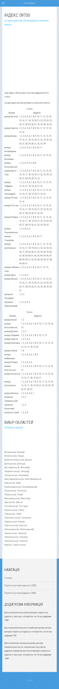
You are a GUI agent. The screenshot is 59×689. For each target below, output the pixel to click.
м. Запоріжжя (22, 475)
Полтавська (10, 506)
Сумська (8, 513)
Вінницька (8, 452)
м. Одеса (17, 502)
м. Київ (17, 483)
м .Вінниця (19, 452)
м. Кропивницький (28, 486)
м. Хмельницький (25, 529)
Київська (8, 483)
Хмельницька (10, 529)
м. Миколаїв (23, 498)
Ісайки (30, 108)
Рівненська (9, 510)
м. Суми (17, 513)
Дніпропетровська (12, 459)
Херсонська (10, 525)
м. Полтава (22, 506)
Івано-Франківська (12, 479)
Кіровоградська (11, 486)
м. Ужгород (23, 471)
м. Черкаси (20, 533)
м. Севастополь (17, 544)
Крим (6, 544)
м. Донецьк (19, 463)
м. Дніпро (27, 459)
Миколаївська (10, 498)
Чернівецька (10, 537)
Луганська (9, 490)
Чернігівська (10, 541)
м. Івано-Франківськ (31, 479)
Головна (8, 578)
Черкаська (9, 533)
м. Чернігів (22, 541)
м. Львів (18, 494)
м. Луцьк (19, 455)
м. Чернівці (22, 537)
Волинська (9, 455)
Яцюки (29, 312)
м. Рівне (19, 510)
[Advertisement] (29, 61)
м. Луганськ (20, 490)
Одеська (8, 502)
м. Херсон (21, 525)
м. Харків (20, 521)
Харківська (9, 521)
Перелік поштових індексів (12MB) (20, 585)
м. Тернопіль (24, 517)
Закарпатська (10, 471)
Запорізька (9, 475)
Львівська (9, 494)
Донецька (8, 463)
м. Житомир (23, 467)
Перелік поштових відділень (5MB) (20, 593)
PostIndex (29, 3)
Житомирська (10, 467)
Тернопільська (11, 517)
